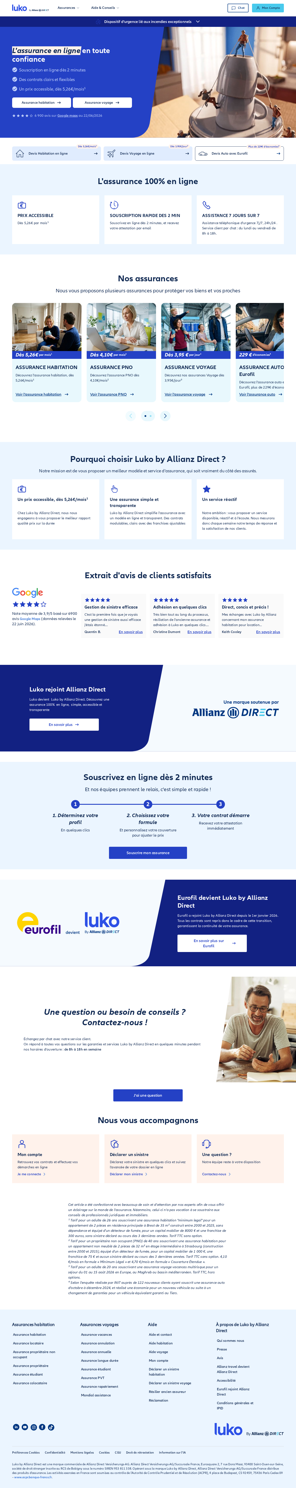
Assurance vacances (96, 1335)
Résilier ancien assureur (167, 1392)
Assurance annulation (98, 1343)
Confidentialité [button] (55, 1452)
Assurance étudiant (28, 1374)
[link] (268, 8)
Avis (220, 1358)
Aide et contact (160, 1335)
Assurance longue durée (99, 1360)
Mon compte (158, 1360)
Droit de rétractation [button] (140, 1452)
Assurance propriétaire (30, 1366)
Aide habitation (161, 1343)
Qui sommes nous (230, 1341)
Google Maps (30, 619)
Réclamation (158, 1400)
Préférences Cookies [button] (26, 1452)
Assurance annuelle (96, 1352)
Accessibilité (226, 1380)
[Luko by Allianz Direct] (30, 8)
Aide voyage (158, 1352)
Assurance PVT (93, 1378)
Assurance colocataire (30, 1383)
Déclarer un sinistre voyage (170, 1383)
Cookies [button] (104, 1452)
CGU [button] (118, 1452)
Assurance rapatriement (99, 1386)
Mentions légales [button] (82, 1452)
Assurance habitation (29, 1335)
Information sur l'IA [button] (172, 1452)
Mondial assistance (96, 1395)
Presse (222, 1349)
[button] (68, 8)
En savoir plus (131, 632)
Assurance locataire (28, 1343)
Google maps (67, 115)
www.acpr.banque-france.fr (33, 1477)
